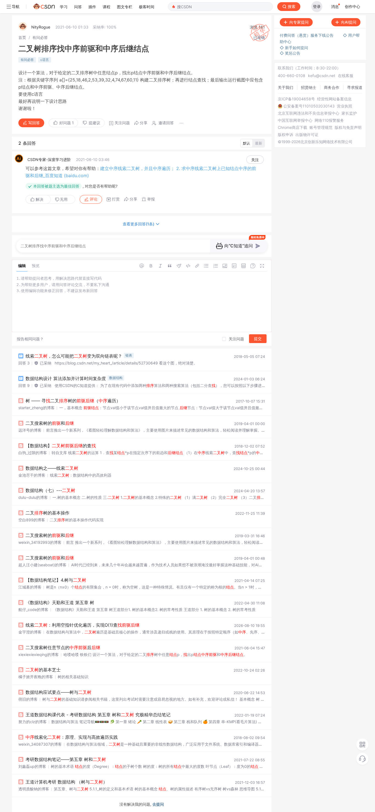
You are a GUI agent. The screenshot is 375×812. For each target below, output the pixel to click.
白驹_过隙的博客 (32, 452)
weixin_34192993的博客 (39, 542)
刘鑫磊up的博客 (32, 766)
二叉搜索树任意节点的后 (63, 647)
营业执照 (344, 106)
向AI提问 (348, 22)
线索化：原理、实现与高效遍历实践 (72, 737)
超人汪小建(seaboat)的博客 (42, 564)
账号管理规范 (320, 127)
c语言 (44, 60)
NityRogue (40, 27)
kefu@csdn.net (321, 75)
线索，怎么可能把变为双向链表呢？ (74, 356)
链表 (128, 355)
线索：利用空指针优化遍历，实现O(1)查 (82, 625)
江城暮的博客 (29, 587)
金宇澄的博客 (29, 632)
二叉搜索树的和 (50, 423)
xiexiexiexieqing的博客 (38, 654)
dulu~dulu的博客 (33, 497)
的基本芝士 (43, 669)
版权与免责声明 (348, 127)
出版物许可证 (306, 134)
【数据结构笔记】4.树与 (56, 580)
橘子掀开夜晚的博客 (35, 676)
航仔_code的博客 (33, 609)
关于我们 (285, 87)
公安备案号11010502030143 (309, 106)
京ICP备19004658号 (296, 99)
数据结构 (115, 378)
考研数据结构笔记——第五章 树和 (66, 759)
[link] (22, 37)
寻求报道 (354, 87)
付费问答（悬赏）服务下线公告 (307, 35)
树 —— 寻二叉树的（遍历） (73, 400)
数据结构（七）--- (50, 490)
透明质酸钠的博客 (33, 788)
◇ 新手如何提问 (294, 47)
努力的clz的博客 (32, 721)
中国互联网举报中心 (295, 120)
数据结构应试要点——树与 (58, 692)
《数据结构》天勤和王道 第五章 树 (60, 602)
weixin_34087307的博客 (40, 744)
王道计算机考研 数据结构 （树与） (66, 782)
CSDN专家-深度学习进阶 (49, 159)
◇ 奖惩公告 (290, 53)
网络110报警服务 (329, 120)
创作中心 (352, 6)
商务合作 (331, 87)
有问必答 (40, 37)
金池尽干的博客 (31, 475)
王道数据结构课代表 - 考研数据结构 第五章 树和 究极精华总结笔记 (98, 714)
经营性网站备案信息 (334, 99)
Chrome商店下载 (292, 127)
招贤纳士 (308, 87)
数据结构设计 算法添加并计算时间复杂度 (66, 378)
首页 (22, 37)
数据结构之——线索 (52, 468)
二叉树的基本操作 (47, 513)
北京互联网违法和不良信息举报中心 (308, 113)
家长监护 (349, 113)
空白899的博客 (31, 519)
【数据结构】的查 (61, 445)
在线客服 (345, 75)
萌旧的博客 (28, 699)
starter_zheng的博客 (36, 407)
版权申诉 (285, 134)
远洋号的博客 (29, 430)
